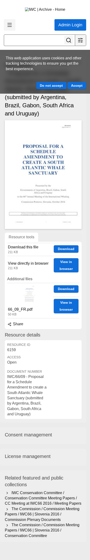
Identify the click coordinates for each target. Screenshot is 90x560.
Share (17, 324)
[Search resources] (68, 40)
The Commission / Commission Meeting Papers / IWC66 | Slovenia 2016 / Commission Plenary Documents (42, 514)
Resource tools (21, 237)
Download (66, 249)
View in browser (66, 265)
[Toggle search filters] (80, 40)
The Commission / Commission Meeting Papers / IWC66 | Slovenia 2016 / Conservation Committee (42, 530)
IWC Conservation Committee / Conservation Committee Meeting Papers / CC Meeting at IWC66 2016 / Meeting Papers (43, 498)
